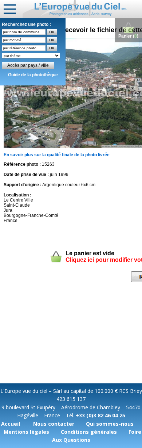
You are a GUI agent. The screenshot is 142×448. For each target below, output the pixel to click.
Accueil (10, 423)
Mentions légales (26, 431)
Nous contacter (53, 423)
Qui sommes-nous (110, 423)
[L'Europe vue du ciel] (82, 9)
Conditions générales (89, 431)
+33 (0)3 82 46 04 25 (100, 415)
